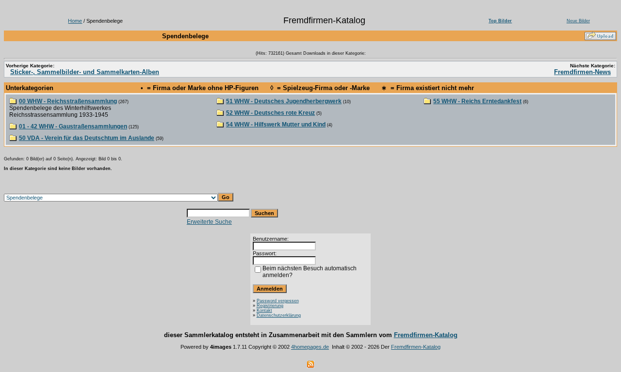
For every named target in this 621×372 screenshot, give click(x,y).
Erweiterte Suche (209, 221)
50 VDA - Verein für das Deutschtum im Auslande (86, 138)
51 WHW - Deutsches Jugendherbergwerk (284, 101)
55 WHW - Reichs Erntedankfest (477, 101)
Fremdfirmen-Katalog (426, 335)
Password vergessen (278, 300)
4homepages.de (310, 347)
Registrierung (270, 305)
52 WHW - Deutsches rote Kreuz (270, 112)
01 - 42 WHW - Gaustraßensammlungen (73, 126)
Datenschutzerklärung (279, 315)
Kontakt (264, 310)
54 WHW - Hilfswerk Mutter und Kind (276, 124)
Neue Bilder (578, 20)
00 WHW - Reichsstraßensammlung (68, 101)
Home (75, 21)
